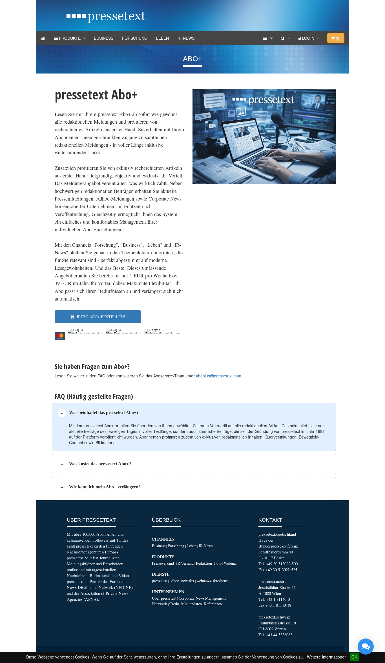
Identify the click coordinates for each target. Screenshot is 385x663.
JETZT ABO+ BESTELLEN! (99, 316)
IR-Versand (185, 563)
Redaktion (204, 563)
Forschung (134, 38)
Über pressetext (164, 598)
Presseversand (163, 563)
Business (103, 38)
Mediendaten (191, 603)
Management (215, 598)
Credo (174, 603)
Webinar (230, 563)
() (338, 38)
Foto (218, 563)
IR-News (186, 38)
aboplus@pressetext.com (218, 376)
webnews (203, 580)
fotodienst (221, 580)
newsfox (187, 580)
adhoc (174, 580)
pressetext (159, 580)
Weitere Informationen (327, 657)
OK (354, 657)
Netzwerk (159, 603)
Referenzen (213, 603)
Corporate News (191, 598)
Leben (162, 38)
